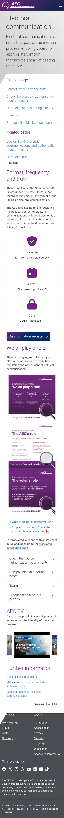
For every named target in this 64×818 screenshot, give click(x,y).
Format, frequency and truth (27, 89)
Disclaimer (40, 748)
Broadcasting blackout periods (25, 597)
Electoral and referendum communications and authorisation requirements (31, 145)
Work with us (10, 722)
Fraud (5, 727)
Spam (13, 585)
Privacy (38, 733)
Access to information (47, 754)
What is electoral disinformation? (32, 521)
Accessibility (42, 727)
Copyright (40, 743)
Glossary (7, 738)
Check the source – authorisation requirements (28, 560)
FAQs (5, 733)
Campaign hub (17, 157)
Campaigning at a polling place (28, 108)
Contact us (41, 722)
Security (39, 738)
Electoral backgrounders (20, 676)
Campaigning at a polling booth (27, 574)
